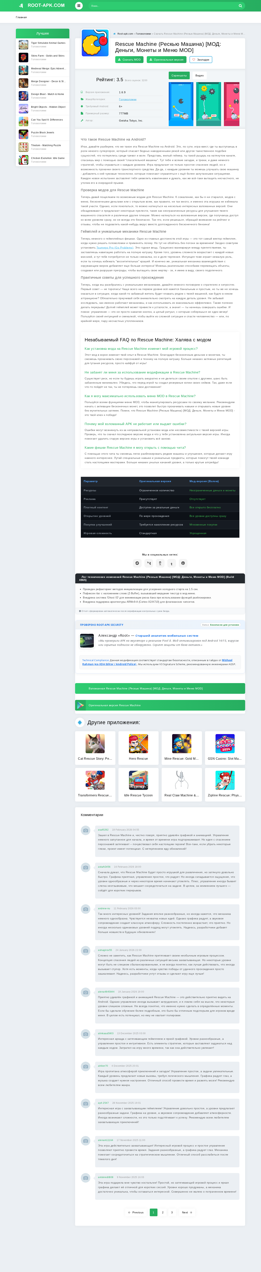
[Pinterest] (183, 563)
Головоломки (128, 99)
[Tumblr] (171, 563)
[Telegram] (137, 563)
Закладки (203, 59)
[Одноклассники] (160, 563)
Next (185, 1212)
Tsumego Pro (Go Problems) (115, 247)
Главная (21, 17)
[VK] (148, 563)
